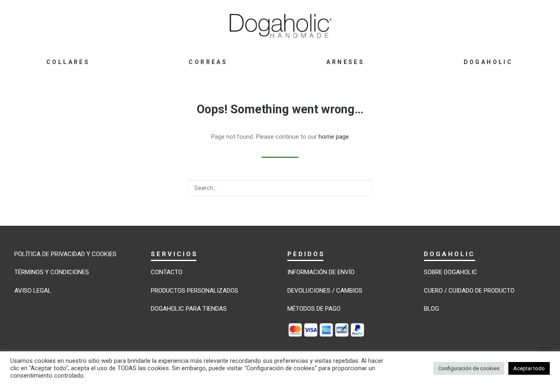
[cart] (510, 25)
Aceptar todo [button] (529, 368)
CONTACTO (166, 272)
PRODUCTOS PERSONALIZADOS (194, 290)
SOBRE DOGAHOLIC (450, 272)
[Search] (280, 188)
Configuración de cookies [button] (468, 368)
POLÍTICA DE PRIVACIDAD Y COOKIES (65, 254)
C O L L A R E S (67, 62)
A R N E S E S (344, 62)
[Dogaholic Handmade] (280, 25)
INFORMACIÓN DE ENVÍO (321, 272)
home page (334, 136)
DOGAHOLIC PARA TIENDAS (189, 308)
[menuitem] (67, 62)
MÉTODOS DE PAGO (314, 308)
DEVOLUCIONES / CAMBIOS (324, 290)
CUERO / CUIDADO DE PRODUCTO (469, 290)
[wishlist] (495, 25)
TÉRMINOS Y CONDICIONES (51, 272)
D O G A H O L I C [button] (488, 62)
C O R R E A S (207, 62)
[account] (477, 25)
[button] (461, 25)
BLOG (431, 308)
